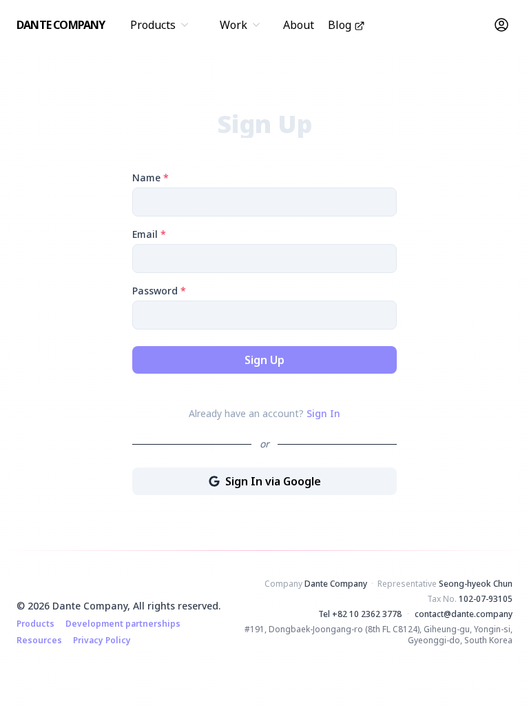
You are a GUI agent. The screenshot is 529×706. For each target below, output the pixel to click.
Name (150, 177)
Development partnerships (122, 623)
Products (35, 623)
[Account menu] (501, 25)
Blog (339, 24)
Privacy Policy (102, 640)
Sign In (323, 413)
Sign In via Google (292, 484)
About (298, 24)
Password (159, 290)
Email (149, 234)
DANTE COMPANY (61, 24)
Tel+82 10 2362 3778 (360, 614)
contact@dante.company (463, 614)
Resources (39, 640)
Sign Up (264, 359)
